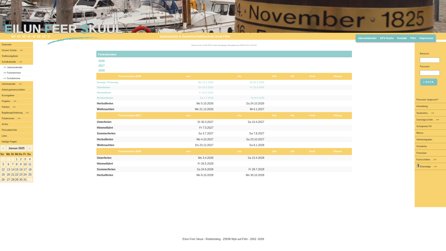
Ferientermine (11, 72)
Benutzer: (425, 53)
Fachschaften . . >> (426, 159)
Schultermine (10, 78)
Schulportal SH (424, 126)
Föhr (413, 38)
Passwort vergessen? (427, 99)
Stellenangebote (10, 56)
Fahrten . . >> (9, 107)
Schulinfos (421, 146)
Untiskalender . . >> (12, 84)
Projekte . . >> (9, 101)
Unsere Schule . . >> (12, 50)
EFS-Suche (387, 38)
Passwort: (425, 66)
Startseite (6, 44)
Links (4, 136)
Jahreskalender (367, 38)
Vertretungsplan (424, 139)
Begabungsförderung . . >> (15, 112)
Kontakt (402, 38)
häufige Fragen (9, 141)
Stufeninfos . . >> (425, 113)
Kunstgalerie (8, 95)
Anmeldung (422, 106)
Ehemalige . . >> (428, 166)
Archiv (5, 124)
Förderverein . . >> (11, 118)
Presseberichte (9, 130)
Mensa (419, 133)
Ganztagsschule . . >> (427, 119)
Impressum (426, 38)
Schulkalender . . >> (12, 61)
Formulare (421, 153)
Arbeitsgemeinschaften (13, 89)
